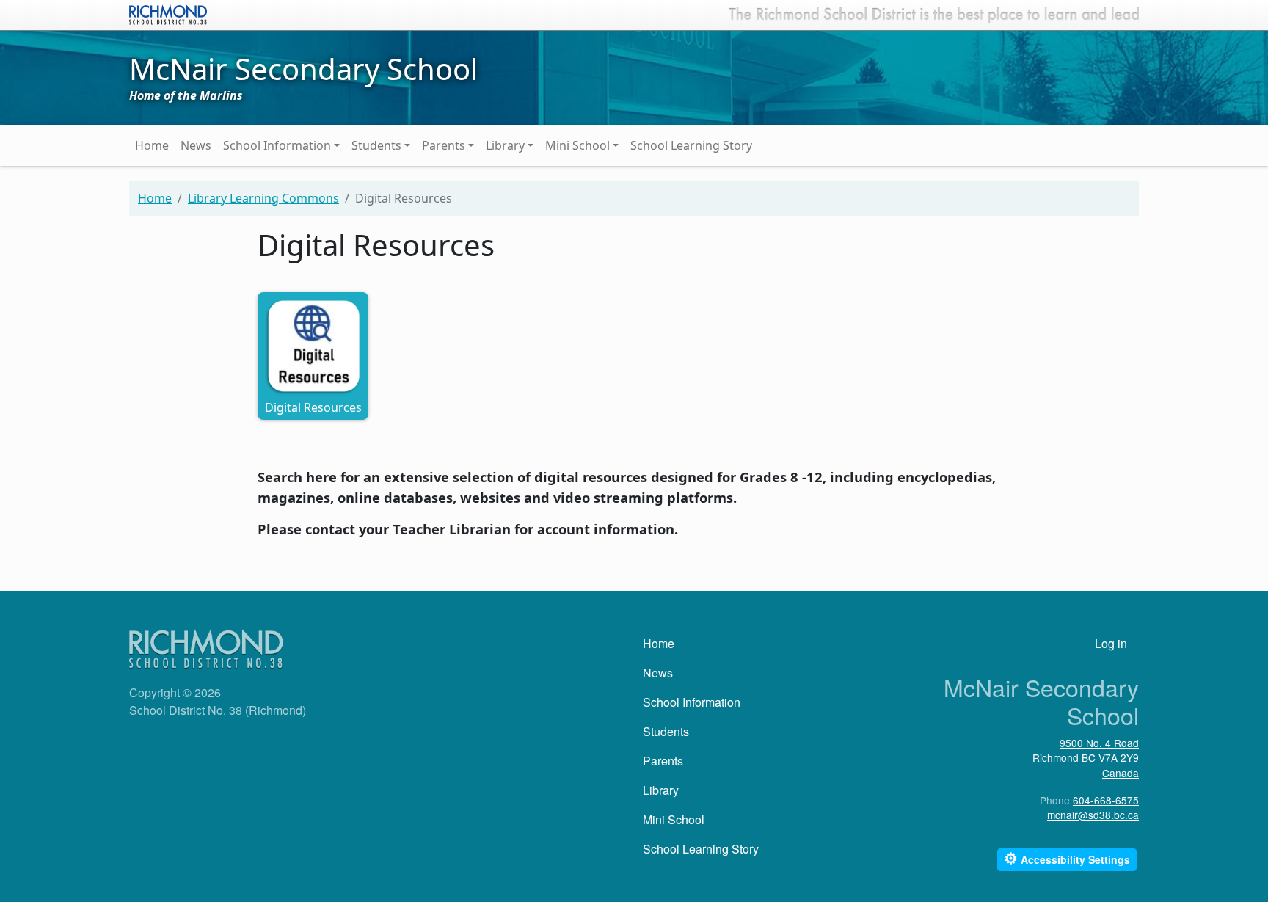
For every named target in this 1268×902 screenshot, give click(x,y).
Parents (443, 145)
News (196, 145)
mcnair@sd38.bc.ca (1093, 814)
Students (376, 145)
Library (505, 145)
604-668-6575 (1106, 800)
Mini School (577, 145)
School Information (277, 145)
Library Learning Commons (263, 198)
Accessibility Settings (1067, 858)
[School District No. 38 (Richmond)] (168, 13)
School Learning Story (691, 145)
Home (152, 145)
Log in (1111, 643)
